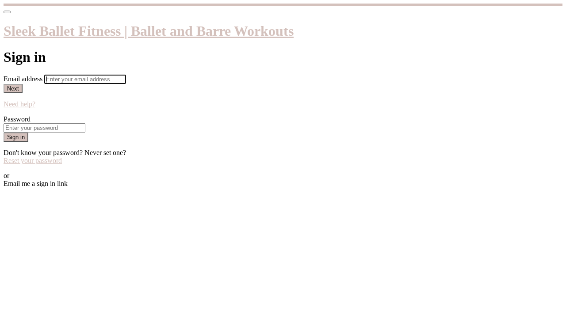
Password (17, 119)
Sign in (16, 137)
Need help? (19, 104)
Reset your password (33, 160)
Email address (24, 79)
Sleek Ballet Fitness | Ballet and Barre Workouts (149, 31)
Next (13, 88)
